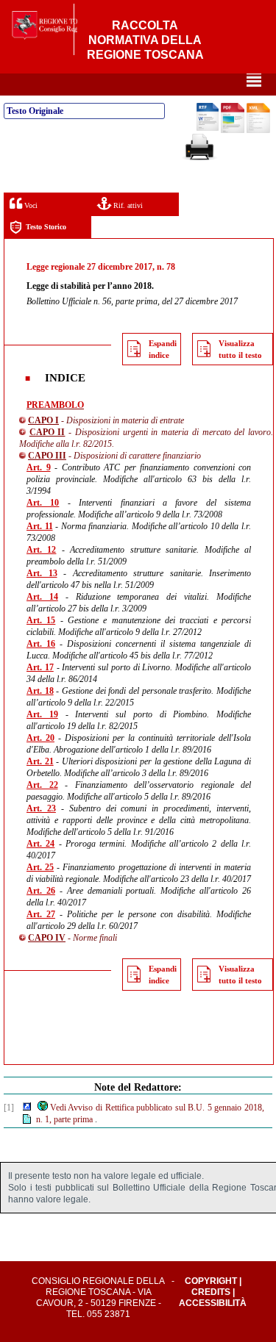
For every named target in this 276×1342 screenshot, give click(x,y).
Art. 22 (42, 785)
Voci (30, 205)
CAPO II (47, 432)
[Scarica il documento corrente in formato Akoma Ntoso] (258, 130)
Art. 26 (40, 891)
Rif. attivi (127, 205)
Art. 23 (41, 808)
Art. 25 (40, 867)
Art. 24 (40, 844)
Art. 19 (42, 714)
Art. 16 (40, 644)
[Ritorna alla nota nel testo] (27, 1107)
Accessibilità (213, 1303)
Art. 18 (40, 691)
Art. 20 (40, 738)
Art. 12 (41, 550)
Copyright (211, 1281)
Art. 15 (40, 620)
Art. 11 (39, 526)
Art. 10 (42, 503)
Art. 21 (40, 761)
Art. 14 (42, 597)
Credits (210, 1292)
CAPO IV (47, 938)
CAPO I (43, 420)
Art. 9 (38, 467)
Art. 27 (40, 914)
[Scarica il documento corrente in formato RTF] (208, 128)
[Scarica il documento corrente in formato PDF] (232, 130)
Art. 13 (41, 573)
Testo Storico (46, 227)
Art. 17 (40, 667)
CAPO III (47, 456)
